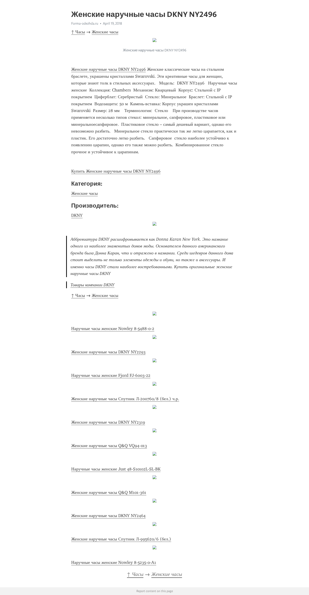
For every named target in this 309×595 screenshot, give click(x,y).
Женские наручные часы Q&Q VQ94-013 (109, 445)
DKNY (77, 215)
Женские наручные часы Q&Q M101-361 (108, 492)
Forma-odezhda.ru (84, 23)
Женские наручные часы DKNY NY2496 (108, 69)
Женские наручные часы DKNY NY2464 (108, 515)
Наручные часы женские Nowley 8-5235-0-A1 (113, 562)
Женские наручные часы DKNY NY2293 (108, 352)
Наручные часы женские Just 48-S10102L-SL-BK (116, 469)
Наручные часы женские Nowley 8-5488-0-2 (112, 328)
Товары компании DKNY (92, 284)
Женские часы (105, 32)
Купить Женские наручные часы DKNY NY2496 (116, 171)
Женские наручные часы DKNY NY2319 (108, 422)
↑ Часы (78, 32)
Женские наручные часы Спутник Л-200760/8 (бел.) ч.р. (125, 398)
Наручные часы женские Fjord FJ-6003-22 (110, 375)
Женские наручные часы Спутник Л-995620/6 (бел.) (121, 539)
